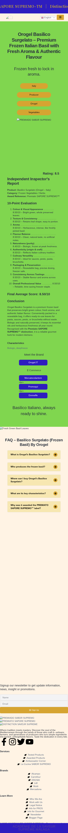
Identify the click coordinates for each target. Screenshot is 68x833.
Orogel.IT (33, 362)
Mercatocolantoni (33, 378)
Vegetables (34, 112)
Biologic (11, 348)
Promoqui (33, 386)
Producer (34, 94)
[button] (34, 454)
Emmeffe (33, 395)
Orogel (34, 103)
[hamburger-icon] (60, 17)
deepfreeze (22, 348)
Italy (34, 86)
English (47, 17)
